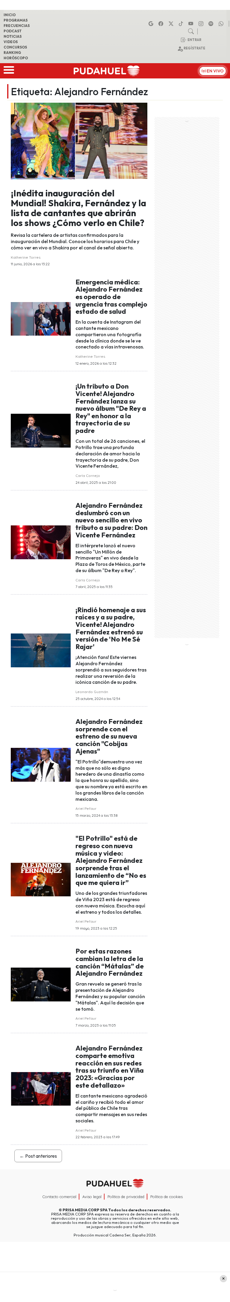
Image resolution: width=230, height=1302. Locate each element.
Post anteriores (38, 1156)
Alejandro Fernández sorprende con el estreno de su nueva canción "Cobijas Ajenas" (109, 736)
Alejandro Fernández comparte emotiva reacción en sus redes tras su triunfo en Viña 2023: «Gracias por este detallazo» (109, 1066)
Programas (16, 20)
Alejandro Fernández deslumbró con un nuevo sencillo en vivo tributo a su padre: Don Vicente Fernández (111, 520)
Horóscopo (16, 58)
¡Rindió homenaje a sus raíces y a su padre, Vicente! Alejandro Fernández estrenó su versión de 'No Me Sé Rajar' (110, 628)
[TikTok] (181, 24)
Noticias (13, 36)
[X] (172, 24)
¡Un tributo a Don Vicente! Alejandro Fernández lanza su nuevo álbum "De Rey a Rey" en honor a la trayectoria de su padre (110, 408)
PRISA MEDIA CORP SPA (85, 1209)
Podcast (13, 31)
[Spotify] (211, 24)
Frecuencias (17, 25)
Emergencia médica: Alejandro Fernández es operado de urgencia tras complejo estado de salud (111, 297)
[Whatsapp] (222, 24)
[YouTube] (191, 24)
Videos (11, 42)
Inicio (10, 15)
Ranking (12, 52)
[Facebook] (161, 24)
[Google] (152, 24)
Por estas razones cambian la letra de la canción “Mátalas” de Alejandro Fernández (109, 962)
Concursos (15, 47)
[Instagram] (202, 24)
